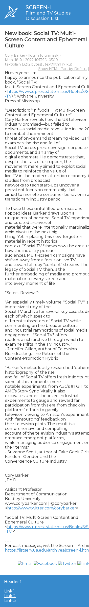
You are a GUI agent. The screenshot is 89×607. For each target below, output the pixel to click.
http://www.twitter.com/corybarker (41, 508)
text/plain (13, 64)
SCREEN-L (39, 7)
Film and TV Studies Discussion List (48, 15)
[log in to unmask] (44, 55)
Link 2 (10, 595)
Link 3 (10, 600)
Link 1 (9, 591)
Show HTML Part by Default (62, 69)
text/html (53, 64)
